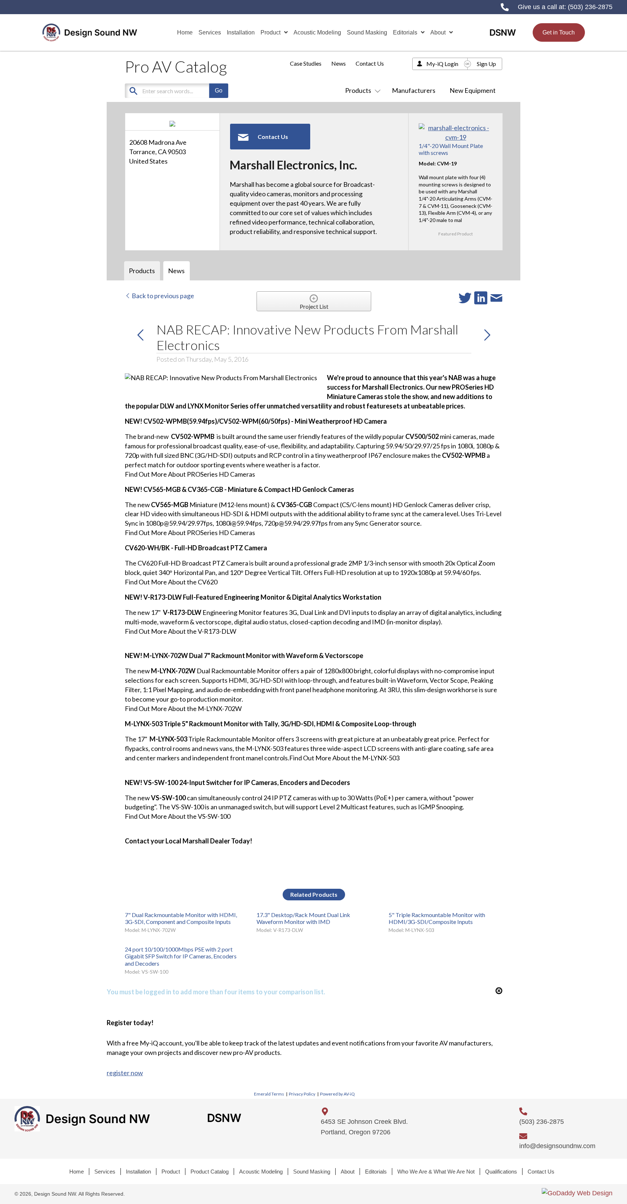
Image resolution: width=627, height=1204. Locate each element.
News (338, 63)
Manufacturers (413, 90)
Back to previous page (162, 296)
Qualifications (501, 1171)
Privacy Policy (302, 1094)
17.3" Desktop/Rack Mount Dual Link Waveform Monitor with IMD (303, 918)
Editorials (376, 1171)
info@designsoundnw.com (557, 1146)
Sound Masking (311, 1171)
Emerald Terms (269, 1094)
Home (76, 1171)
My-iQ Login (442, 63)
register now (125, 1073)
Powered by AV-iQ (337, 1094)
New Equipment (473, 90)
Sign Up (486, 63)
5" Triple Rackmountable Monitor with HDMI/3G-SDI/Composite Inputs (437, 918)
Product (170, 1171)
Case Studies (305, 63)
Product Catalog (209, 1171)
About (348, 1171)
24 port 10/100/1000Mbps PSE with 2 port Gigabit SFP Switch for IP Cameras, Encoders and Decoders (181, 956)
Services (104, 1171)
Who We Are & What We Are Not (436, 1171)
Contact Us (370, 63)
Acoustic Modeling (261, 1171)
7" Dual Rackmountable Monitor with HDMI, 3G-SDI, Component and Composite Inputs (181, 918)
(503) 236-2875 (590, 7)
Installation (138, 1171)
